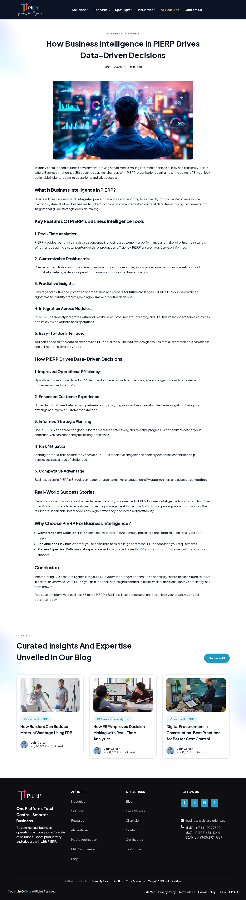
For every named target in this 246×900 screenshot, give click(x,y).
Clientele (132, 820)
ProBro (118, 881)
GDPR (222, 892)
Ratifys (176, 881)
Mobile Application (84, 839)
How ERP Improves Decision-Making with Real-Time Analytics (120, 732)
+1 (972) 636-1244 (207, 833)
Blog (129, 801)
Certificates (134, 839)
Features (77, 820)
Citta (27, 891)
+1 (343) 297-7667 (209, 837)
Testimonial (134, 849)
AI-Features (79, 830)
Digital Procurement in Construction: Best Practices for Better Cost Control (193, 732)
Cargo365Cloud (158, 881)
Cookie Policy (206, 892)
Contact (132, 830)
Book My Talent (101, 881)
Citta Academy (135, 881)
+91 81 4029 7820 (208, 828)
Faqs (74, 859)
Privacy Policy (167, 892)
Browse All (217, 658)
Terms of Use (187, 892)
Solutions (78, 811)
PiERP (73, 199)
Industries (78, 801)
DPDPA (233, 892)
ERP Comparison (83, 849)
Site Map (150, 892)
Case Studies (135, 811)
